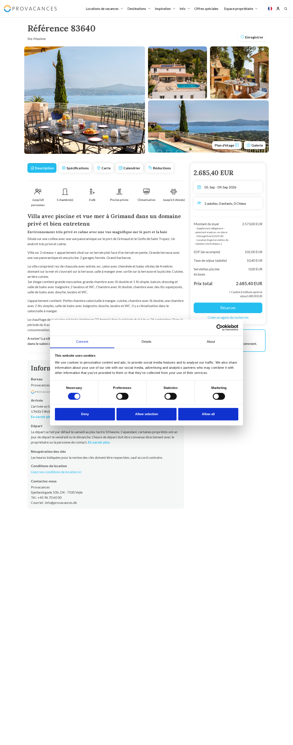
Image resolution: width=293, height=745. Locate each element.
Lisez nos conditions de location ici (56, 472)
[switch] (122, 396)
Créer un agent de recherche (228, 317)
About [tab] (211, 341)
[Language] (270, 8)
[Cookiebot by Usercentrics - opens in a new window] (219, 327)
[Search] (286, 8)
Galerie (257, 145)
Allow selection (146, 414)
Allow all (208, 414)
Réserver (228, 307)
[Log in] (278, 8)
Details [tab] (146, 341)
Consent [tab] (82, 341)
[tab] (41, 168)
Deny (85, 414)
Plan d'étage (225, 145)
